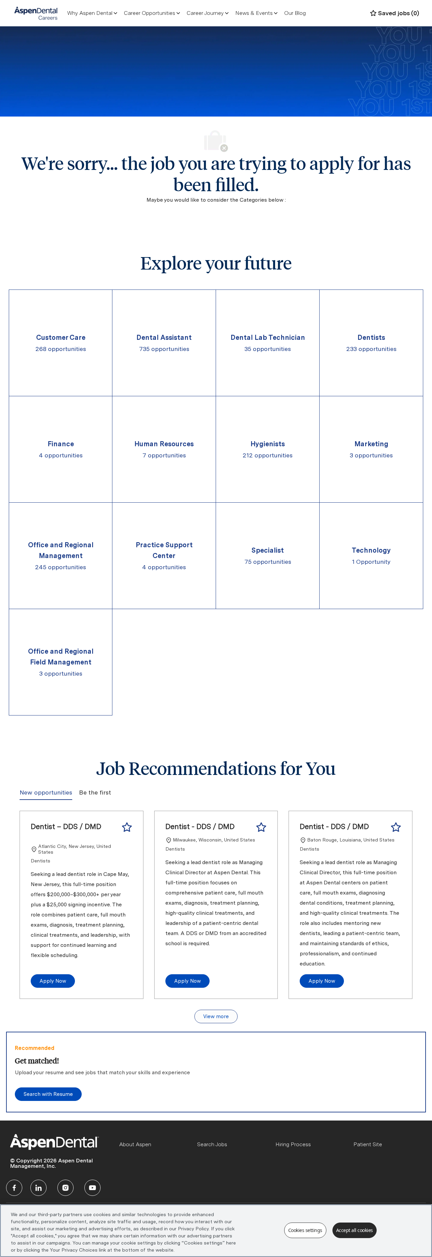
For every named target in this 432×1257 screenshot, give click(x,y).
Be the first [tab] (95, 792)
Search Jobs (212, 1144)
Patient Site (367, 1144)
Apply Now (52, 981)
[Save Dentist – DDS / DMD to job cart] (127, 827)
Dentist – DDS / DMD (66, 826)
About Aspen (135, 1144)
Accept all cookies (354, 1230)
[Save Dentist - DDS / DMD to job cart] (261, 827)
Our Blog (295, 13)
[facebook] (14, 1188)
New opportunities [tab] (46, 792)
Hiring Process (293, 1144)
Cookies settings (305, 1230)
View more (216, 1016)
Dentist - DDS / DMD (200, 826)
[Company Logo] (36, 12)
